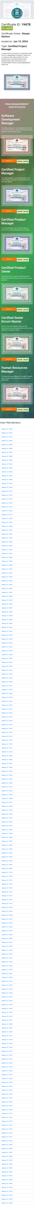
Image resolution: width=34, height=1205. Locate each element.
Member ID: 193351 (7, 1043)
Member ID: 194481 (7, 604)
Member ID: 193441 (7, 1008)
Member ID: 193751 (7, 888)
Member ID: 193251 (7, 1082)
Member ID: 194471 (7, 608)
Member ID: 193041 (7, 1164)
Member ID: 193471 (7, 997)
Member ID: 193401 (7, 1024)
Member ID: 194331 (7, 662)
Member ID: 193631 (7, 934)
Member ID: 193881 (7, 837)
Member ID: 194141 (7, 736)
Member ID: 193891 (7, 833)
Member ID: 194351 (7, 654)
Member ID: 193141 (7, 1125)
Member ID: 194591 (7, 561)
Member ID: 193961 (7, 806)
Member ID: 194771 (7, 491)
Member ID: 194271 (7, 686)
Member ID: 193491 (7, 989)
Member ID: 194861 (7, 456)
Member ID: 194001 (7, 791)
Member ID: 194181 (7, 721)
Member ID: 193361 (7, 1039)
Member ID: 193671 (7, 919)
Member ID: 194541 (7, 580)
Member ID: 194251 (7, 693)
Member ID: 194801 (7, 479)
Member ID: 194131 (7, 740)
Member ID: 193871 (7, 841)
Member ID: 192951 (7, 1199)
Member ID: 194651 (7, 538)
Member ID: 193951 (7, 810)
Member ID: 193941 (7, 814)
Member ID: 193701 (7, 907)
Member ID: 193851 (7, 849)
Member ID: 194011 (7, 787)
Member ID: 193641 (7, 931)
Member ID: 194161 (7, 728)
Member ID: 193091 (7, 1144)
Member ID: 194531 (7, 584)
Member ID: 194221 (7, 705)
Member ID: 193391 (7, 1028)
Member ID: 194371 (7, 647)
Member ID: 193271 (7, 1074)
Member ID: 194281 (7, 682)
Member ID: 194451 (7, 616)
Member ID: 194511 (7, 592)
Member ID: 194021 (7, 783)
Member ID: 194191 (7, 717)
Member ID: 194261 (7, 689)
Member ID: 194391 (7, 639)
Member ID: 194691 (7, 522)
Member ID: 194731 (7, 507)
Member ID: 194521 (7, 588)
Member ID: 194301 (7, 674)
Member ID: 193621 (7, 938)
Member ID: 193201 (7, 1102)
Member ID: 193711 (7, 903)
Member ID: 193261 (7, 1078)
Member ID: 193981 (7, 798)
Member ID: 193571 (7, 958)
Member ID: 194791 (7, 483)
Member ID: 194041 (7, 775)
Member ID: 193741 (7, 892)
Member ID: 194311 (7, 670)
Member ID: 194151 (7, 732)
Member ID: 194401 (7, 635)
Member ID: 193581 (7, 954)
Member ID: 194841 (7, 464)
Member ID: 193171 (7, 1113)
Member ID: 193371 (7, 1036)
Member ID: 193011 (7, 1176)
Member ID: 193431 (7, 1012)
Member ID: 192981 (7, 1187)
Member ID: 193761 (7, 884)
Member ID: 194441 (7, 619)
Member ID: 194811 (7, 475)
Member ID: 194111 (7, 748)
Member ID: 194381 (7, 643)
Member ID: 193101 (7, 1141)
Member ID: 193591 (7, 950)
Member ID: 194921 (7, 433)
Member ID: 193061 (7, 1156)
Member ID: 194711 (7, 514)
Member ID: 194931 (7, 429)
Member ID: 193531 (7, 973)
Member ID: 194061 (7, 767)
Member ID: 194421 (7, 627)
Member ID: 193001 (7, 1179)
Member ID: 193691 (7, 911)
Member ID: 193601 (7, 946)
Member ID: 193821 (7, 861)
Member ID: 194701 (7, 518)
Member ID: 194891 (7, 444)
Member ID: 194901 (7, 440)
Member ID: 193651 (7, 927)
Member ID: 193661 (7, 923)
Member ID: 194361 (7, 651)
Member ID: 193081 (7, 1148)
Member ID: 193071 (7, 1152)
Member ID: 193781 (7, 876)
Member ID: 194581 (7, 565)
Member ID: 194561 (7, 573)
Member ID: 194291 (7, 678)
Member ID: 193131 (7, 1129)
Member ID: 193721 (7, 899)
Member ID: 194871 (7, 452)
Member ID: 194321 (7, 666)
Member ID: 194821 (7, 472)
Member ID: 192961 (7, 1195)
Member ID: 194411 (7, 631)
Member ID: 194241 (7, 697)
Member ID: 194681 (7, 526)
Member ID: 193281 (7, 1071)
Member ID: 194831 (7, 468)
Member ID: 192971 (7, 1191)
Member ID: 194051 (7, 771)
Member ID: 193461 (7, 1001)
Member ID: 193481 (7, 993)
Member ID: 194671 (7, 530)
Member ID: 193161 (7, 1117)
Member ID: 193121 (7, 1133)
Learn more (9, 160)
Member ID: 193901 (7, 829)
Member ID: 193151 (7, 1121)
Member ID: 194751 (7, 499)
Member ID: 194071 (7, 763)
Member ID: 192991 (7, 1183)
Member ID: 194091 (7, 756)
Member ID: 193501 (7, 985)
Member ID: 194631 (7, 545)
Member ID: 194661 (7, 534)
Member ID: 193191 (7, 1106)
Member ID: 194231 (7, 701)
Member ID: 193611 (7, 942)
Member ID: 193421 (7, 1016)
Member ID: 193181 (7, 1109)
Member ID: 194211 (7, 709)
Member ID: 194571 (7, 569)
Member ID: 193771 (7, 880)
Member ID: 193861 (7, 845)
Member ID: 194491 (7, 600)
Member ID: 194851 (7, 460)
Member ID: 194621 (7, 549)
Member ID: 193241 (7, 1086)
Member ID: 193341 (7, 1047)
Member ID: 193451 (7, 1004)
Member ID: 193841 (7, 853)
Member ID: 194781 (7, 487)
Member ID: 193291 (7, 1067)
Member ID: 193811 (7, 864)
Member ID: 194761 (7, 495)
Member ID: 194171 (7, 724)
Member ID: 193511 (7, 981)
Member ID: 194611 (7, 553)
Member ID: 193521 (7, 977)
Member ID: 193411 (7, 1020)
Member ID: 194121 (7, 744)
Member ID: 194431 (7, 623)
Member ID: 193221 (7, 1094)
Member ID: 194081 (7, 759)
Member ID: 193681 (7, 915)
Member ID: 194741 (7, 503)
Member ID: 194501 (7, 596)
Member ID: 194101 (7, 752)
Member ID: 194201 (7, 713)
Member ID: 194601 (7, 557)
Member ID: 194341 (7, 658)
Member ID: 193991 (7, 794)
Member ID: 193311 (7, 1059)
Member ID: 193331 (7, 1051)
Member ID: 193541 (7, 969)
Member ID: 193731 (7, 896)
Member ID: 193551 (7, 966)
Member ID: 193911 (7, 826)
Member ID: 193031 (7, 1168)
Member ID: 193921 (7, 822)
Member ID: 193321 (7, 1055)
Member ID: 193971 (7, 802)
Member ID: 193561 (7, 962)
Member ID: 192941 (7, 1203)
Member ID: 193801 (7, 868)
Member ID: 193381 (7, 1032)
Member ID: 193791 (7, 872)
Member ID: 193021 (7, 1172)
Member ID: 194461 (7, 612)
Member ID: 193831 (7, 857)
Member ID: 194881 (7, 448)
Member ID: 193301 (7, 1063)
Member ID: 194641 (7, 542)
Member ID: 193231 (7, 1090)
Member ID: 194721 (7, 510)
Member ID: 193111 (7, 1137)
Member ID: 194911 (7, 437)
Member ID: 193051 (7, 1160)
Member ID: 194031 (7, 779)
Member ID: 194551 (7, 577)
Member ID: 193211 (7, 1098)
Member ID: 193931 (7, 818)
